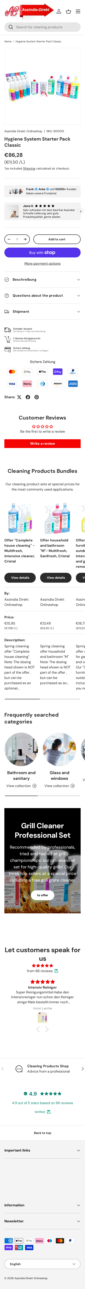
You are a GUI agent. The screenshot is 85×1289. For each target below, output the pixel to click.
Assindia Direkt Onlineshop (23, 131)
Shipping (29, 168)
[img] (42, 965)
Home (8, 41)
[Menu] (78, 11)
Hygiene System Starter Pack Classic (38, 41)
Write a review (42, 443)
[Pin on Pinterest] (36, 397)
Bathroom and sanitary (21, 775)
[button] (68, 11)
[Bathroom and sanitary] (21, 749)
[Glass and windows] (59, 749)
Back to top (42, 1133)
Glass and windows (59, 775)
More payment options (42, 263)
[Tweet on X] (19, 397)
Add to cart (56, 239)
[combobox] (42, 27)
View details (20, 578)
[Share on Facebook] (28, 397)
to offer (42, 895)
